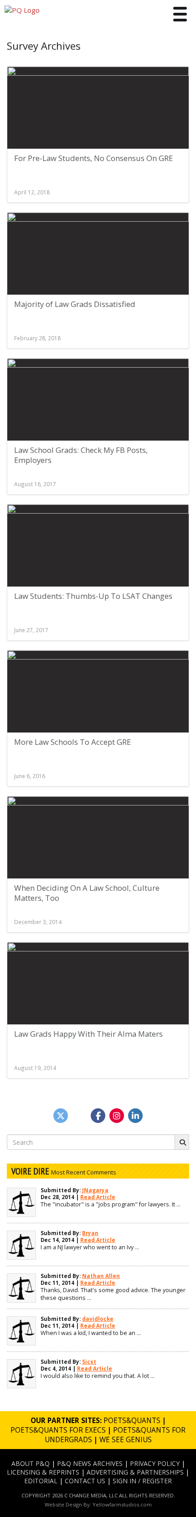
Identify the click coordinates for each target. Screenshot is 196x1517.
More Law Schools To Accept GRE (72, 742)
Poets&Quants (131, 1420)
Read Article (97, 1197)
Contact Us (85, 1480)
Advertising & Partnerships (135, 1472)
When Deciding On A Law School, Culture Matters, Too (87, 893)
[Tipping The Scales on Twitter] (60, 1115)
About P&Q (30, 1463)
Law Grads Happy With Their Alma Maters (88, 1034)
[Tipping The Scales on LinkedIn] (135, 1115)
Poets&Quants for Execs (58, 1430)
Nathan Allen (101, 1276)
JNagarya (95, 1190)
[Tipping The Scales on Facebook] (98, 1115)
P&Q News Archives (90, 1463)
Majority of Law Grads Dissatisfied (74, 304)
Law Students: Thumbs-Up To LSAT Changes (93, 596)
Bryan (90, 1233)
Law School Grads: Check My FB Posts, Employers (81, 455)
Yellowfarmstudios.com (122, 1504)
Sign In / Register (142, 1480)
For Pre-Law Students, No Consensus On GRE (93, 158)
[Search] (182, 1142)
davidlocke (97, 1318)
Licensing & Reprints (43, 1472)
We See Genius (125, 1439)
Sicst (89, 1361)
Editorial (40, 1480)
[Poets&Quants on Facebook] (116, 1115)
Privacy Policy (155, 1463)
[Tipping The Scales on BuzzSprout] (79, 1115)
